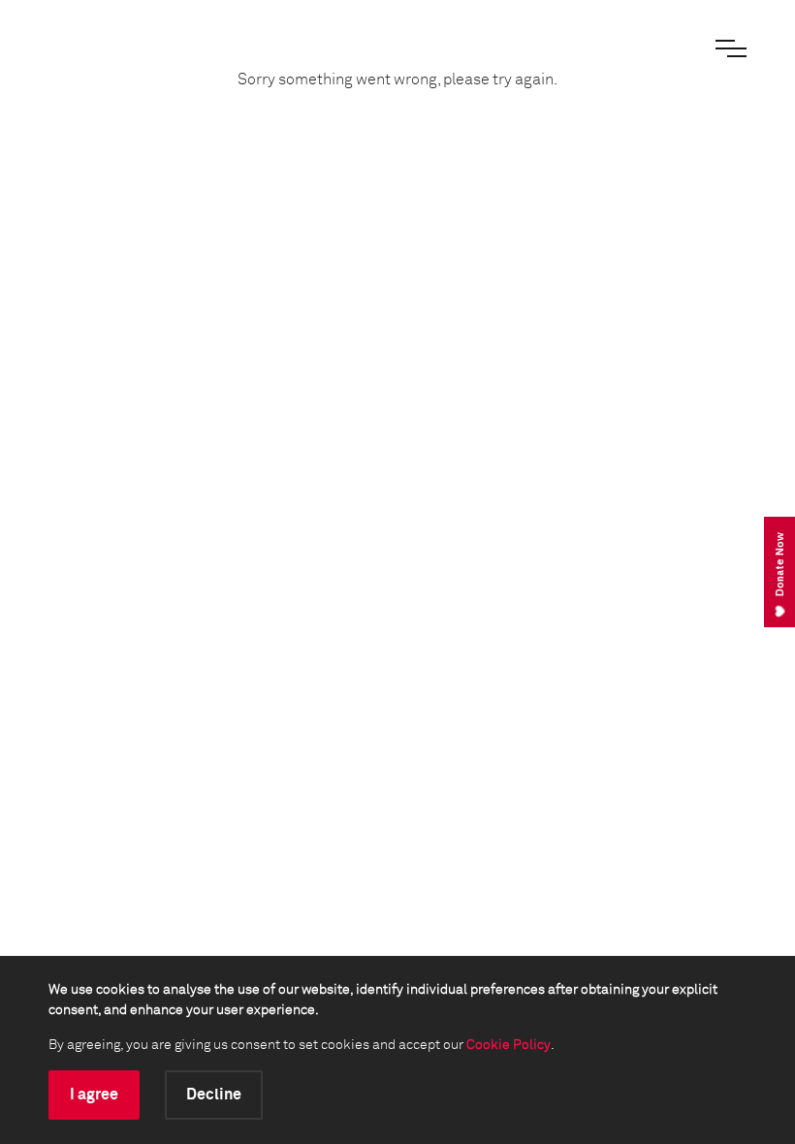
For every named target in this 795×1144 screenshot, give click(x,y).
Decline (213, 1094)
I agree (94, 1094)
